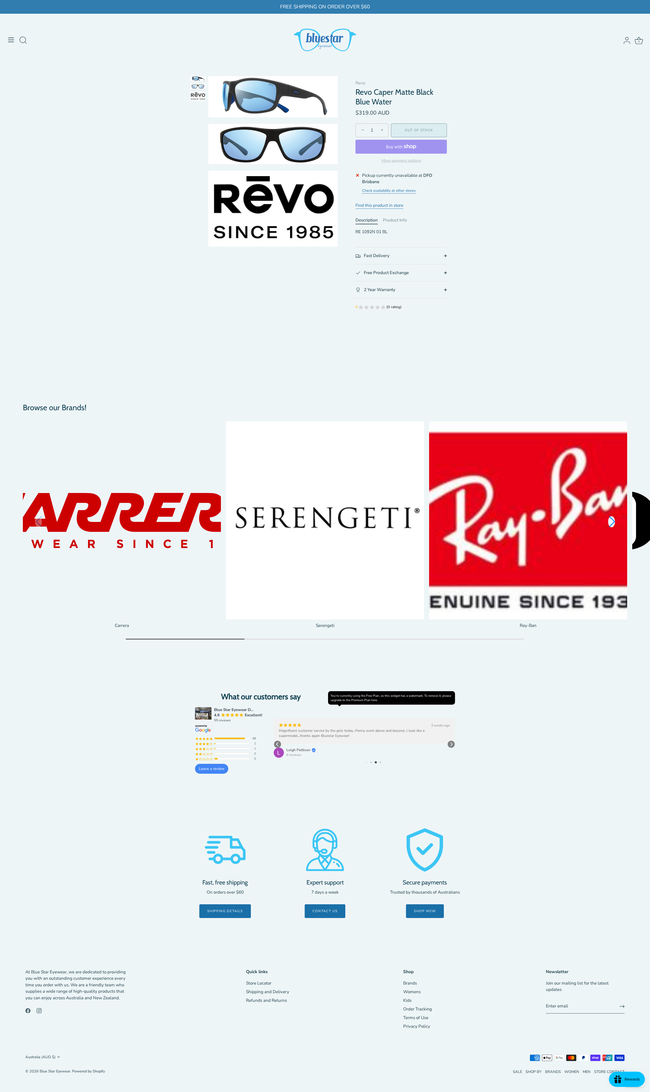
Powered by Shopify (88, 1071)
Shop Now (425, 911)
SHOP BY (534, 1071)
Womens (412, 992)
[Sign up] (622, 1006)
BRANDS (553, 1071)
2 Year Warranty (379, 290)
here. (374, 700)
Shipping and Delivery (267, 992)
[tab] (369, 220)
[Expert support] (325, 850)
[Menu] (11, 39)
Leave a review (211, 768)
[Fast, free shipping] (225, 850)
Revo (360, 83)
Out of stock (419, 130)
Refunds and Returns (266, 1000)
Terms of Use (415, 1018)
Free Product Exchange (386, 273)
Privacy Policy (416, 1026)
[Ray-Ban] (528, 520)
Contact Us (325, 911)
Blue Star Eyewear (55, 1071)
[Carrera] (122, 520)
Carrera (122, 625)
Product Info (395, 220)
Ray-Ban (528, 625)
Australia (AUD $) (40, 1057)
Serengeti (325, 625)
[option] (198, 80)
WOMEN (571, 1071)
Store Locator (258, 983)
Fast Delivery (376, 256)
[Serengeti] (325, 520)
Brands (410, 983)
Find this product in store (379, 205)
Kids (407, 1000)
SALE (517, 1071)
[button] (611, 521)
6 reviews (265, 755)
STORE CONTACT (609, 1071)
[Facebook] (27, 1010)
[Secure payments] (424, 850)
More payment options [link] (401, 160)
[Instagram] (39, 1010)
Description (366, 220)
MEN (587, 1071)
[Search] (23, 40)
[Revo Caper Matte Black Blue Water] (198, 78)
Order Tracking (417, 1009)
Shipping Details (225, 911)
